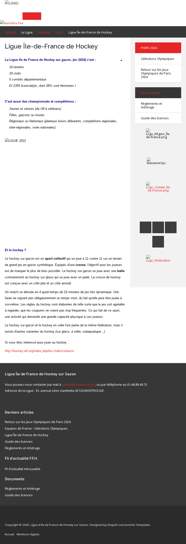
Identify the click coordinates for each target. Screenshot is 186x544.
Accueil (9, 534)
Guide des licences (155, 118)
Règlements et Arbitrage (151, 105)
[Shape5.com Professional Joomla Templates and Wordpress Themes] (15, 517)
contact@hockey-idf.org (79, 384)
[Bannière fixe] (11, 23)
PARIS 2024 (149, 48)
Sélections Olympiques (157, 58)
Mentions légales (28, 534)
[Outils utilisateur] (118, 60)
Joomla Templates (137, 525)
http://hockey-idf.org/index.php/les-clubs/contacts (39, 351)
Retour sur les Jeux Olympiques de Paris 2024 (156, 73)
